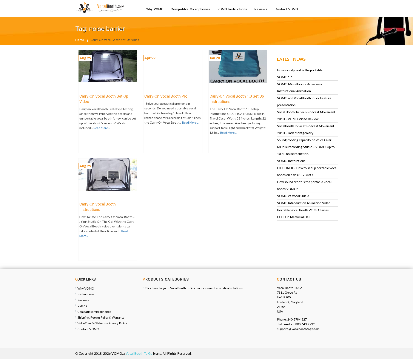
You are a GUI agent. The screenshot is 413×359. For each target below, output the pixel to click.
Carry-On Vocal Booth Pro (165, 96)
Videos (82, 306)
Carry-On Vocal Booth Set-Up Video (103, 99)
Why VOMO (154, 9)
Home (79, 39)
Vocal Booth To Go (139, 353)
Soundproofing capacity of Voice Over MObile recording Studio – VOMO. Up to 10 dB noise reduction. (306, 147)
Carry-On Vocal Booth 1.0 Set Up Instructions (237, 99)
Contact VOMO (286, 9)
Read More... (101, 128)
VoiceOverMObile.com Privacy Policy (102, 323)
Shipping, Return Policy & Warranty (100, 317)
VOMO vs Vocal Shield (293, 196)
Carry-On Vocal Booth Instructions (97, 207)
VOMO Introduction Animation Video (303, 203)
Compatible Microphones (190, 9)
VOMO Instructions (232, 9)
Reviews (260, 9)
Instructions (85, 294)
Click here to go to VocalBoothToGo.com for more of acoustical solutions (194, 288)
